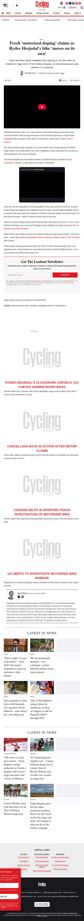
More (77, 13)
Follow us (64, 80)
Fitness (56, 13)
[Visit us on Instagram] (67, 3)
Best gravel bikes (42, 861)
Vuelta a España (23, 865)
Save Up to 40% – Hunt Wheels (26, 20)
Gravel (67, 13)
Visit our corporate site (70, 913)
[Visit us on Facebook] (73, 3)
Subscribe (72, 7)
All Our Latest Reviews (60, 857)
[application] (42, 185)
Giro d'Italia (23, 861)
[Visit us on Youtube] (76, 3)
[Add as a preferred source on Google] (42, 904)
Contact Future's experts (29, 892)
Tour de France (24, 857)
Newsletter (76, 80)
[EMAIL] (23, 596)
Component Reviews (60, 865)
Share (9, 80)
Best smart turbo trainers (42, 866)
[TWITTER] (19, 596)
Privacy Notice (69, 281)
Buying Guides (43, 13)
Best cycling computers (42, 871)
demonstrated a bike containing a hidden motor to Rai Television (52, 237)
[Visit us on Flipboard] (79, 3)
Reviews (28, 13)
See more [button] (34, 331)
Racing (18, 13)
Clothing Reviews (60, 869)
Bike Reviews (60, 861)
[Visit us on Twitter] (70, 3)
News (8, 13)
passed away (57, 614)
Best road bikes (42, 857)
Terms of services (32, 281)
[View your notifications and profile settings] (17, 5)
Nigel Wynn (31, 73)
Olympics (23, 869)
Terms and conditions (51, 892)
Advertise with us (28, 896)
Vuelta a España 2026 (52, 20)
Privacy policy (69, 892)
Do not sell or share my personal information (58, 896)
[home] (3, 13)
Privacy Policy (11, 904)
